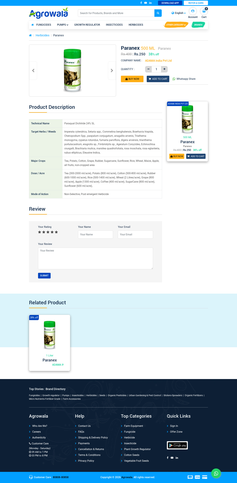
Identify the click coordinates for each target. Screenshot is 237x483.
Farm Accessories (72, 399)
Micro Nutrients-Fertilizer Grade (44, 399)
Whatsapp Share (186, 78)
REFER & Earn (195, 3)
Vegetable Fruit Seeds (136, 460)
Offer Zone (176, 431)
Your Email (124, 226)
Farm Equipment (133, 425)
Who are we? (39, 425)
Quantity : (127, 69)
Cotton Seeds (131, 455)
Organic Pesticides (117, 395)
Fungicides (43, 24)
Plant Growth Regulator (137, 449)
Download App (170, 3)
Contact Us (84, 425)
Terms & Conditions (89, 455)
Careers (36, 431)
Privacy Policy (86, 460)
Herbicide (129, 437)
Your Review (45, 244)
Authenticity (39, 437)
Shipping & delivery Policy (93, 437)
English (179, 13)
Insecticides (114, 24)
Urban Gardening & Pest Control (145, 395)
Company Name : (131, 60)
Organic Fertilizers (194, 395)
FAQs (81, 431)
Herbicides (136, 24)
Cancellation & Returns (91, 449)
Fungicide (129, 431)
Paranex (58, 35)
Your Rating (44, 226)
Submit (44, 275)
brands (198, 25)
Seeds (102, 395)
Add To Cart (159, 78)
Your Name (84, 226)
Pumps (61, 24)
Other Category (174, 25)
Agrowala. (127, 477)
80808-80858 (61, 477)
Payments (84, 443)
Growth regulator (87, 24)
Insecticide (130, 443)
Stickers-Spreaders (172, 395)
